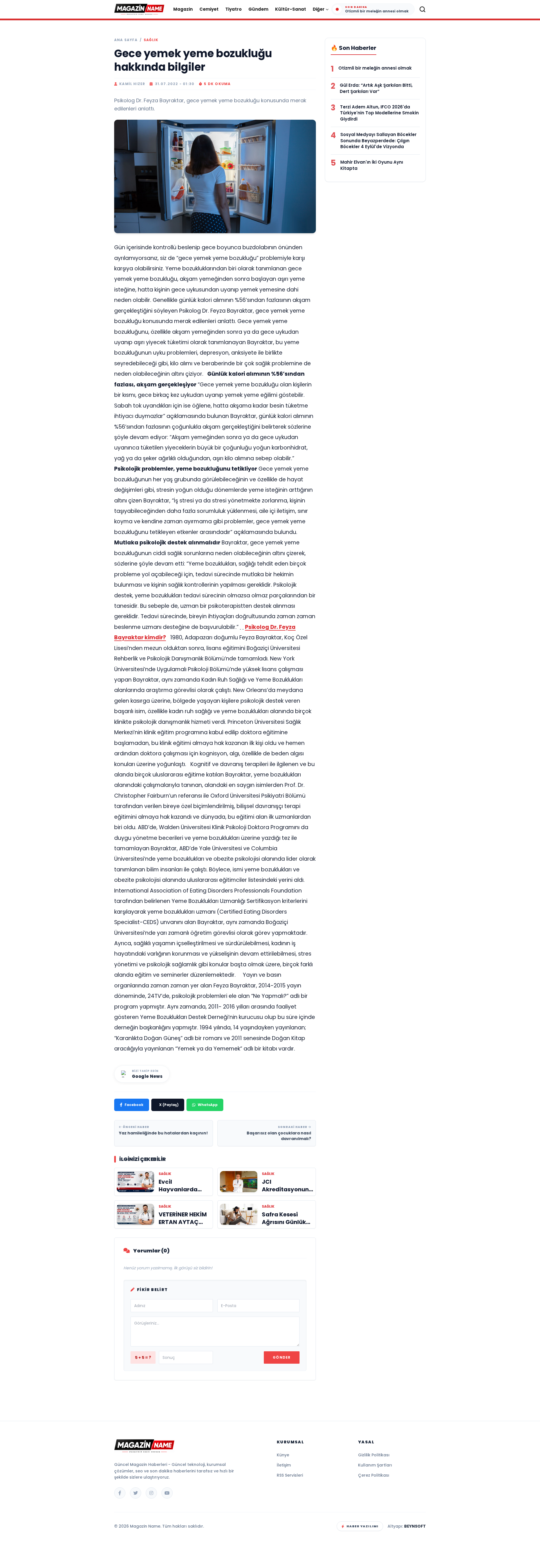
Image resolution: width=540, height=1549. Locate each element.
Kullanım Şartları (375, 1465)
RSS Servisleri (290, 1475)
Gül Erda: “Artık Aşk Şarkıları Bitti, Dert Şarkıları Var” (376, 88)
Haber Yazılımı (362, 1526)
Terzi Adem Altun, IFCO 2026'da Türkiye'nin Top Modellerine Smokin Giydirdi (379, 113)
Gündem (258, 9)
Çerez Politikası (373, 1475)
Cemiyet (209, 9)
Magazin (183, 9)
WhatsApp (208, 1104)
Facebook (134, 1104)
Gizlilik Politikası (374, 1455)
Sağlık (151, 40)
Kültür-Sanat (290, 9)
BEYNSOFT (415, 1526)
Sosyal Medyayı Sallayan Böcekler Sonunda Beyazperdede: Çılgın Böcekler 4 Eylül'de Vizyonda (378, 141)
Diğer (319, 9)
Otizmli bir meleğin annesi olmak (375, 68)
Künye (283, 1455)
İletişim (284, 1465)
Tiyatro (233, 9)
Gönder (282, 1357)
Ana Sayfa (126, 40)
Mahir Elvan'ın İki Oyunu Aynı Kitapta (371, 165)
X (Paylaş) (169, 1104)
